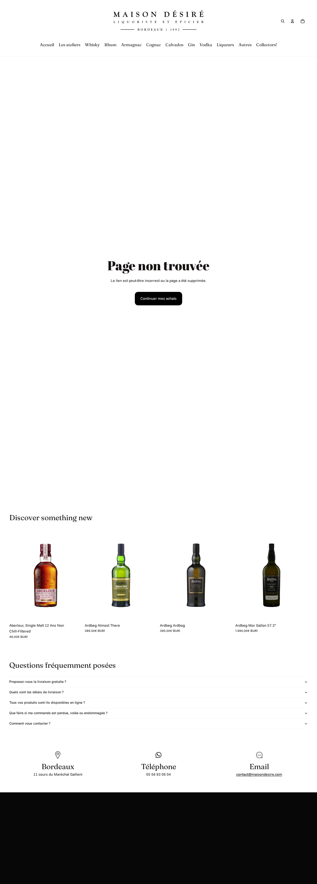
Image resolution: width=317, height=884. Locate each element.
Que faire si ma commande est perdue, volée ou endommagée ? (58, 713)
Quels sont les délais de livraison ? (36, 692)
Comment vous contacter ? (29, 723)
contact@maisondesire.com (259, 774)
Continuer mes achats (158, 298)
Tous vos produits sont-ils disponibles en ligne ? (47, 702)
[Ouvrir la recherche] (283, 21)
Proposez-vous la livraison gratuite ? (37, 682)
